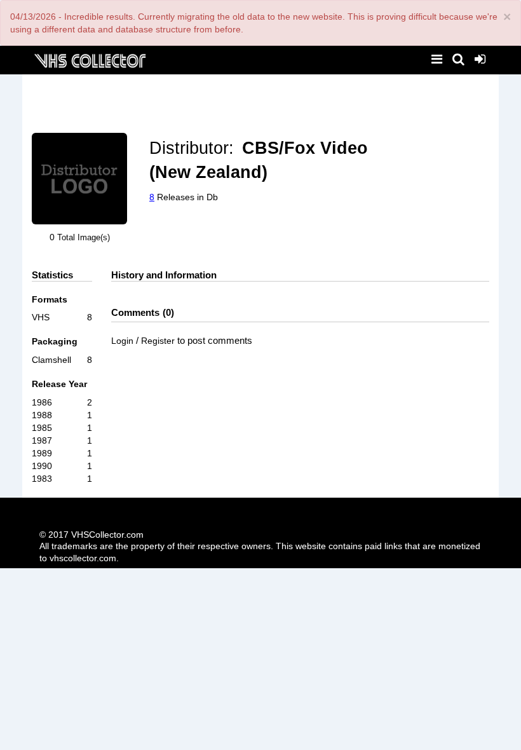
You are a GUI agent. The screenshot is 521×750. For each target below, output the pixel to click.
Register (158, 341)
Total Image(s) (83, 237)
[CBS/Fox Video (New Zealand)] (79, 179)
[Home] (89, 59)
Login (122, 341)
